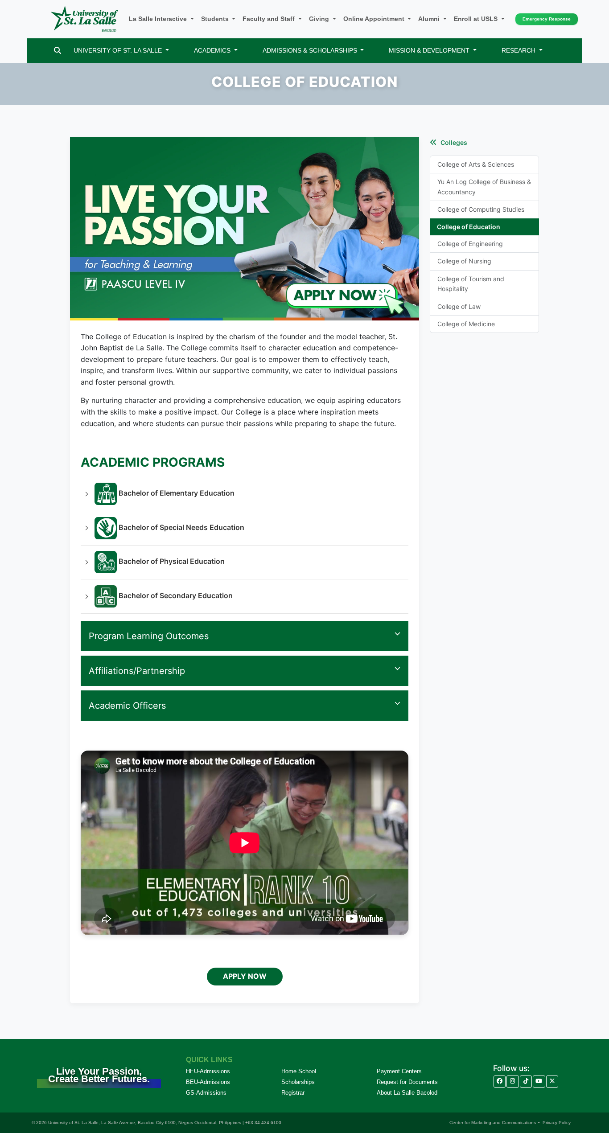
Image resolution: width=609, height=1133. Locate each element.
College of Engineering (470, 243)
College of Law (459, 306)
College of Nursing (464, 261)
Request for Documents (407, 1082)
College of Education (468, 226)
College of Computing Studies (480, 209)
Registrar (292, 1092)
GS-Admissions (206, 1092)
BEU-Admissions (208, 1082)
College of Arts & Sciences (475, 164)
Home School (298, 1071)
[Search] (57, 50)
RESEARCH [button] (519, 50)
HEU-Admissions (208, 1071)
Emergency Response (547, 18)
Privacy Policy (557, 1122)
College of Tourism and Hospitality (470, 283)
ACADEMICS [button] (213, 50)
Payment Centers (399, 1071)
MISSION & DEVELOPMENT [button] (430, 50)
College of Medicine (466, 324)
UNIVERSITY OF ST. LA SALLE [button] (119, 50)
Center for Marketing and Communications (492, 1122)
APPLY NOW (245, 976)
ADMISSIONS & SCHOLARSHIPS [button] (311, 50)
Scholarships (298, 1082)
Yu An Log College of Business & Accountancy (484, 186)
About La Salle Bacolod (407, 1092)
